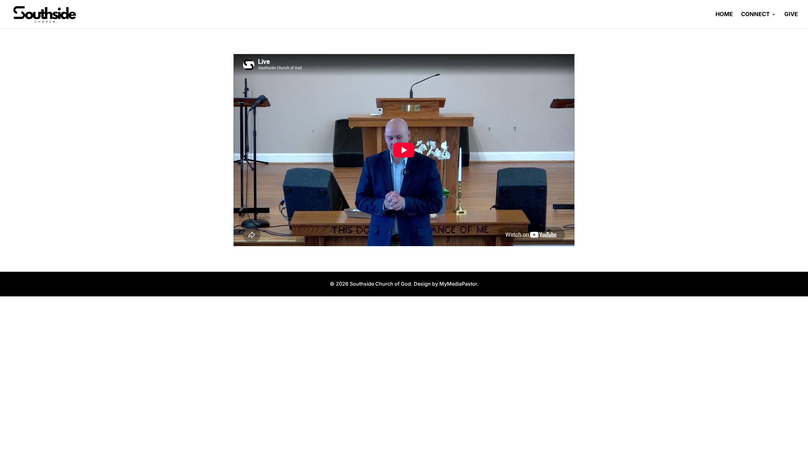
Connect (755, 14)
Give (791, 14)
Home (724, 14)
